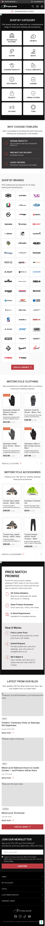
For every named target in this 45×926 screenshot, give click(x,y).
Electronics (12, 83)
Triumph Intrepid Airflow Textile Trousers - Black (30, 536)
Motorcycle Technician (13, 813)
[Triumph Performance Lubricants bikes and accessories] (36, 338)
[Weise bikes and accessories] (36, 348)
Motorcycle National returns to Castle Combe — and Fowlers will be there (20, 769)
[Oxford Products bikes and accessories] (36, 291)
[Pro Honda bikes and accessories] (22, 300)
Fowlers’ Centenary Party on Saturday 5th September (21, 724)
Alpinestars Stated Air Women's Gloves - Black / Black (11, 412)
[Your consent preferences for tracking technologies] (40, 922)
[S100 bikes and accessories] (8, 319)
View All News (21, 827)
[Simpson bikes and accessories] (8, 338)
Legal (4, 898)
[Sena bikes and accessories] (36, 319)
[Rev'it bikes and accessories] (8, 310)
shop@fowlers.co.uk (19, 651)
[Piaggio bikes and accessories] (8, 300)
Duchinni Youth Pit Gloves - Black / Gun (32, 411)
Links (4, 886)
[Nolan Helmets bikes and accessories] (8, 291)
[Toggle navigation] (42, 6)
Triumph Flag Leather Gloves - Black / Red (11, 502)
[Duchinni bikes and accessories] (8, 224)
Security (11, 97)
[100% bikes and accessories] (8, 195)
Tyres (33, 111)
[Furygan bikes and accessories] (22, 233)
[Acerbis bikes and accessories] (22, 195)
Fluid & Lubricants (33, 70)
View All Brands (21, 367)
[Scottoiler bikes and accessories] (22, 319)
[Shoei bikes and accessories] (36, 329)
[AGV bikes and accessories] (8, 205)
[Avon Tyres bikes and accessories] (22, 214)
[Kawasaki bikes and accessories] (36, 252)
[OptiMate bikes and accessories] (22, 291)
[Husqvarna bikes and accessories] (8, 252)
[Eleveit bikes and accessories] (36, 224)
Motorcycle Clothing (12, 41)
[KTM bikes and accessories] (36, 262)
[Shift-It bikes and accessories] (22, 329)
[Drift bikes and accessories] (36, 214)
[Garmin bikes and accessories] (36, 233)
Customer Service (10, 904)
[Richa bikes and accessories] (22, 310)
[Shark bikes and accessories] (8, 329)
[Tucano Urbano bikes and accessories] (8, 348)
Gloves (12, 56)
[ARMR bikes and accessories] (8, 214)
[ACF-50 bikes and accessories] (36, 195)
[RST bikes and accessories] (36, 310)
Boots (33, 56)
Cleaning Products (12, 70)
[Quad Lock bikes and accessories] (36, 300)
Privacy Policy (8, 861)
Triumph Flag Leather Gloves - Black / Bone (11, 535)
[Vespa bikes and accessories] (22, 348)
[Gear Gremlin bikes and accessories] (8, 243)
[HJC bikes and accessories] (36, 243)
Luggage (33, 83)
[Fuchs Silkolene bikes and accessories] (8, 233)
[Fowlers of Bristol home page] (9, 6)
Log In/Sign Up (38, 1)
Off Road (11, 111)
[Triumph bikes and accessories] (22, 338)
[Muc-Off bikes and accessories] (36, 281)
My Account (7, 892)
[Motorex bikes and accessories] (8, 281)
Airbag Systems (33, 97)
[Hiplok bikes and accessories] (22, 243)
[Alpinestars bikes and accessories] (22, 205)
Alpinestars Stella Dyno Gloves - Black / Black (11, 446)
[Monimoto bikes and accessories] (36, 272)
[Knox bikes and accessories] (8, 262)
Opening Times (8, 910)
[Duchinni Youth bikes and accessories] (22, 224)
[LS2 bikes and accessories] (8, 272)
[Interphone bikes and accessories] (22, 252)
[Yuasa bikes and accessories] (22, 357)
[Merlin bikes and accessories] (22, 272)
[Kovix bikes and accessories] (22, 262)
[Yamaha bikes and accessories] (8, 357)
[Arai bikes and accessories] (36, 205)
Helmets (33, 41)
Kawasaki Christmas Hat (32, 502)
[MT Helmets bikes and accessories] (22, 281)
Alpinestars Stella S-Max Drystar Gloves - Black (32, 446)
